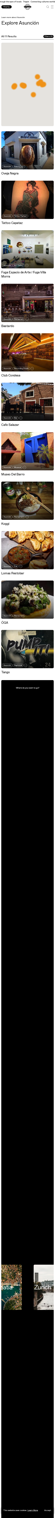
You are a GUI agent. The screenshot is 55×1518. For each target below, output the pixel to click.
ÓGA (4, 623)
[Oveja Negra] (27, 150)
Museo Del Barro (13, 474)
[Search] (47, 7)
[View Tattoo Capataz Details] (37, 76)
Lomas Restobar (12, 573)
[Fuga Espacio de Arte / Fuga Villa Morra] (27, 249)
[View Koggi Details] (23, 85)
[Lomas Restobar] (27, 550)
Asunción (21, 17)
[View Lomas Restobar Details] (40, 81)
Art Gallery (19, 265)
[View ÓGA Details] (22, 85)
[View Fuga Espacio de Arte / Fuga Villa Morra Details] (33, 94)
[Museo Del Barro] (27, 451)
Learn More (32, 1510)
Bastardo (7, 326)
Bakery (17, 166)
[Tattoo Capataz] (27, 200)
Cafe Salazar (10, 425)
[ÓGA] (27, 600)
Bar (15, 418)
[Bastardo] (27, 303)
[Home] (27, 7)
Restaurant (19, 319)
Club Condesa (10, 375)
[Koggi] (27, 501)
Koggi (5, 524)
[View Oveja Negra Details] (38, 83)
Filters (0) (48, 36)
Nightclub (18, 665)
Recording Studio (21, 368)
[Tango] (27, 649)
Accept (47, 1510)
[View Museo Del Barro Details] (43, 84)
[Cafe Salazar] (27, 402)
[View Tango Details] (13, 86)
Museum (17, 467)
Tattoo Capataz (12, 223)
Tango (5, 672)
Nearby (6, 7)
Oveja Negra (10, 173)
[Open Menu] (52, 7)
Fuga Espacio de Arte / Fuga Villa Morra (23, 274)
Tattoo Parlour (20, 216)
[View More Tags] (23, 166)
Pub (15, 566)
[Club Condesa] (27, 352)
